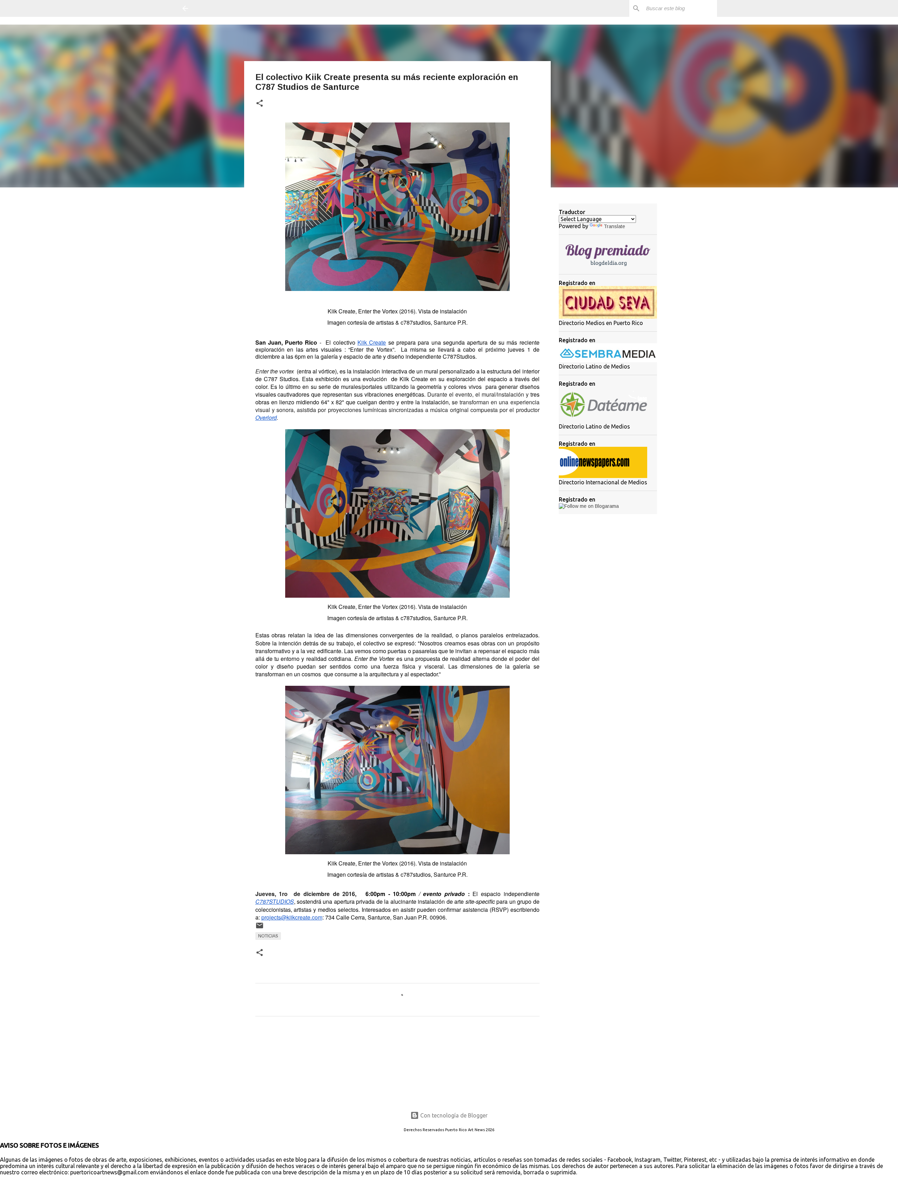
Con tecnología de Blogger (453, 1115)
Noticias (268, 936)
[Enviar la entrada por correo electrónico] (259, 928)
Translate (614, 226)
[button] (259, 103)
